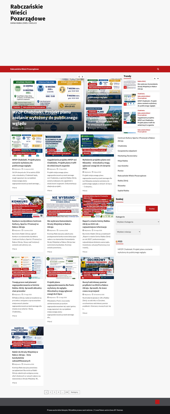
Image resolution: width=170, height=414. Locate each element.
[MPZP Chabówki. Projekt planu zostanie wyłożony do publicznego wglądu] (130, 100)
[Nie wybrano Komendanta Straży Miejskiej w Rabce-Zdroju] (130, 83)
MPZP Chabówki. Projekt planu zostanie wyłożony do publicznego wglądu (45, 118)
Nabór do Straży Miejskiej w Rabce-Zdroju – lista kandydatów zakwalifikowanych (25, 356)
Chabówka (16, 107)
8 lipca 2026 (97, 172)
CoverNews (99, 410)
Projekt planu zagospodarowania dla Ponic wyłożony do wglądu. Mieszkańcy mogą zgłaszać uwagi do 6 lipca (60, 288)
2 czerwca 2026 (63, 230)
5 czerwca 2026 (28, 230)
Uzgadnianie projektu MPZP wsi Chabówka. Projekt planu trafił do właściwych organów (103, 121)
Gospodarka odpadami (100, 201)
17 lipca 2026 (103, 128)
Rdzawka (87, 153)
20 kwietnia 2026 (29, 364)
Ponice (104, 205)
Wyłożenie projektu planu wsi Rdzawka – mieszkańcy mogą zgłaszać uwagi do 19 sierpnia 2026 (96, 164)
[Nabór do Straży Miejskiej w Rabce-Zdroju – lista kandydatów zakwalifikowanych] (27, 338)
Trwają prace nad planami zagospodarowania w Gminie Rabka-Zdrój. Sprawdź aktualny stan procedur (27, 287)
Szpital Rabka (88, 215)
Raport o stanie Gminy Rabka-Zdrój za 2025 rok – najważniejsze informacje (96, 224)
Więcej (14, 188)
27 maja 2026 (28, 295)
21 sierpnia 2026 (29, 128)
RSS (120, 241)
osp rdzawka (123, 166)
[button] (158, 69)
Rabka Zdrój (141, 81)
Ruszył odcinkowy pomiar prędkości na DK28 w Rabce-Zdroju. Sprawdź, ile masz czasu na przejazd (96, 287)
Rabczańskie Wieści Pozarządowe (24, 69)
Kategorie (120, 216)
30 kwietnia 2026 (99, 295)
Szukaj (119, 199)
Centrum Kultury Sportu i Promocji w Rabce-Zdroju (25, 207)
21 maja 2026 (63, 298)
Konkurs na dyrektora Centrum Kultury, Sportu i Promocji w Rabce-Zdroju (26, 224)
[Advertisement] (85, 47)
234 (66, 392)
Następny (74, 392)
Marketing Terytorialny (91, 205)
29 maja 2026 (98, 230)
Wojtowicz (17, 128)
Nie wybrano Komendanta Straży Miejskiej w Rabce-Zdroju (148, 86)
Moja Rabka (123, 161)
